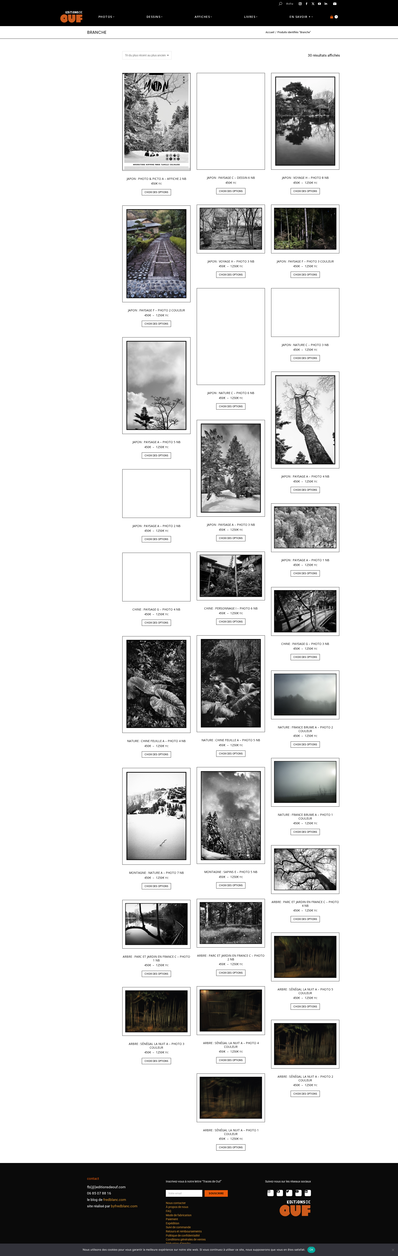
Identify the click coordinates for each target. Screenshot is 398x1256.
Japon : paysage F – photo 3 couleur (305, 261)
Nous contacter (176, 1203)
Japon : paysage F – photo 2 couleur (156, 310)
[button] (61, 3)
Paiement (172, 1219)
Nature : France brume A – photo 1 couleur (305, 816)
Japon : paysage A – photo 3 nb (231, 525)
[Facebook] (280, 1193)
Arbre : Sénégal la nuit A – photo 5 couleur (305, 991)
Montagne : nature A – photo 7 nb (156, 873)
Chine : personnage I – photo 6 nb (231, 608)
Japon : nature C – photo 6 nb (230, 393)
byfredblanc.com (124, 1206)
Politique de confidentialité (183, 1235)
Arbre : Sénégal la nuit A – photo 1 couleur (231, 1132)
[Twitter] (289, 1193)
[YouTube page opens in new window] (319, 3)
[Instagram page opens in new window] (300, 3)
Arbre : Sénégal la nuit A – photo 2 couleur (305, 1078)
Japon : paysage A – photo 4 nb (305, 476)
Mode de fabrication (179, 1215)
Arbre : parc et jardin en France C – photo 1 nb (156, 958)
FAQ (168, 1211)
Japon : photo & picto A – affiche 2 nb (156, 179)
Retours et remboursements (184, 1231)
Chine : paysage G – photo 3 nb (305, 644)
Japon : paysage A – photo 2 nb (156, 526)
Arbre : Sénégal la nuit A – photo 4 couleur (231, 1045)
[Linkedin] (308, 1193)
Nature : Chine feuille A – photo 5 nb (230, 740)
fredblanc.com (114, 1200)
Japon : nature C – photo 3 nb (305, 345)
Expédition (172, 1223)
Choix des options (156, 192)
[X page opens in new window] (313, 3)
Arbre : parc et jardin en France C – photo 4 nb (305, 904)
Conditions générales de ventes (186, 1239)
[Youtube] (298, 1193)
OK (311, 1249)
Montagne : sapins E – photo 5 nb (230, 872)
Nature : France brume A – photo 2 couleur (305, 729)
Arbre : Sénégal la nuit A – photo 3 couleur (156, 1045)
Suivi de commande (178, 1227)
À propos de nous (177, 1207)
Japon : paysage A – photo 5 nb (156, 442)
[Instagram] (270, 1193)
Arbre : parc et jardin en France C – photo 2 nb (231, 957)
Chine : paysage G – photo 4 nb (156, 609)
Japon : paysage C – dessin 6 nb (231, 178)
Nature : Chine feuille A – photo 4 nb (156, 741)
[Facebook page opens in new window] (306, 3)
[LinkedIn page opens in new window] (326, 3)
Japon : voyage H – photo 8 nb (305, 178)
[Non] (393, 1250)
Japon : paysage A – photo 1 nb (305, 560)
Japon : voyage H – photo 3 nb (230, 261)
